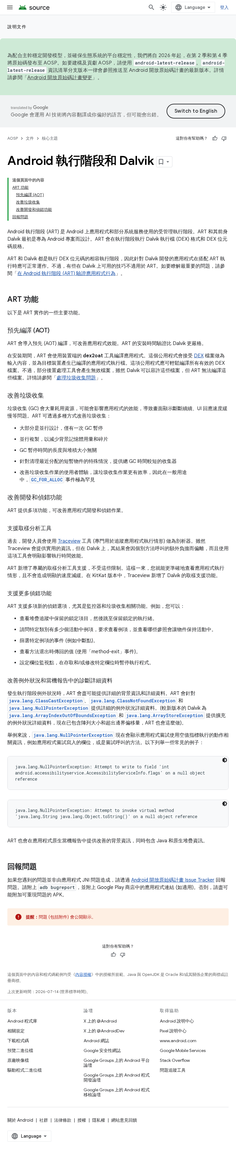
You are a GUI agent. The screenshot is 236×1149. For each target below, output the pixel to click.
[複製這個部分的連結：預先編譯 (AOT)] (55, 331)
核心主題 (50, 138)
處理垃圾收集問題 (76, 378)
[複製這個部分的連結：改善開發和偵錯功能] (68, 498)
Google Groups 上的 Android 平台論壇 (117, 1063)
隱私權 (98, 1120)
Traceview (69, 541)
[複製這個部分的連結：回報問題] (43, 867)
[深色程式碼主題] (224, 760)
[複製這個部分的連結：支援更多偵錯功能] (58, 594)
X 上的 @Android (100, 1021)
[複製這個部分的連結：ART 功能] (44, 300)
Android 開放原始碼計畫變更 (59, 78)
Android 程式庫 (22, 1021)
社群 (43, 1120)
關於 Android (20, 1120)
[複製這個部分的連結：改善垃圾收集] (50, 396)
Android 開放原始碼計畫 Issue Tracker (172, 880)
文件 (30, 138)
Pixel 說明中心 (173, 1031)
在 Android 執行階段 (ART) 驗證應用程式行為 (66, 273)
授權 (81, 1120)
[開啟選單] (10, 7)
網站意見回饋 (124, 1120)
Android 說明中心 (177, 1021)
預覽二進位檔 (20, 1050)
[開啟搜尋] (151, 7)
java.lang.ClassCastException (46, 701)
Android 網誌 (96, 1040)
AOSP (12, 138)
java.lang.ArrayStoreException (164, 715)
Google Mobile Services (183, 1050)
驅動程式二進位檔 (24, 1070)
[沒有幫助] (224, 138)
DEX (199, 356)
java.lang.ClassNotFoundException (133, 701)
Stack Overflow (175, 1060)
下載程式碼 (18, 1040)
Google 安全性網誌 (102, 1050)
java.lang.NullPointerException (48, 708)
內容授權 (83, 974)
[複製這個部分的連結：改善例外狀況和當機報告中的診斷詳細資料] (118, 681)
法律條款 (62, 1120)
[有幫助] (214, 138)
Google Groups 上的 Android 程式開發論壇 (117, 1077)
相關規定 (16, 1031)
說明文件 (16, 26)
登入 (224, 7)
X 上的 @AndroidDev (104, 1031)
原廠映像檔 (18, 1060)
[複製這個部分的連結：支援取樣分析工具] (58, 529)
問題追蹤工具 (173, 1070)
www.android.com (178, 1040)
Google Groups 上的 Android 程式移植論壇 (117, 1092)
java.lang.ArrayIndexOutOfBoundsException (62, 715)
